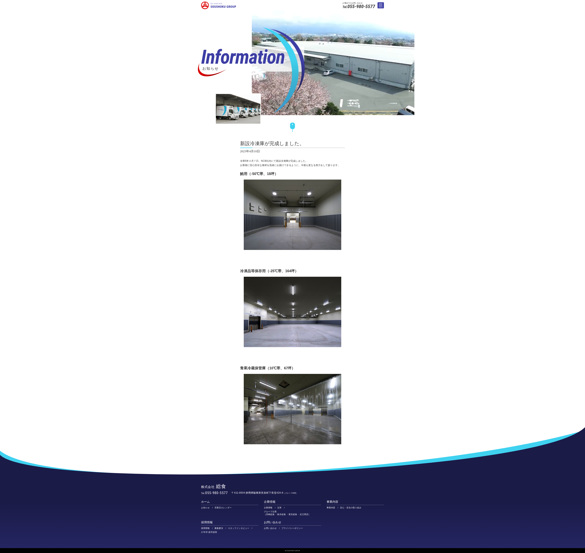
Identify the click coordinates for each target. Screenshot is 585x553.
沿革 (279, 507)
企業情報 (269, 501)
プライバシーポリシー (292, 528)
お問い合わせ (272, 522)
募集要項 (218, 528)
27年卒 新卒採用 (209, 532)
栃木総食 (281, 514)
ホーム (205, 501)
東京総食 (293, 514)
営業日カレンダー (223, 507)
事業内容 (332, 501)
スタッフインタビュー (238, 528)
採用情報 (207, 522)
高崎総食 (270, 514)
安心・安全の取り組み (350, 507)
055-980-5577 (358, 7)
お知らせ (205, 507)
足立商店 (304, 514)
